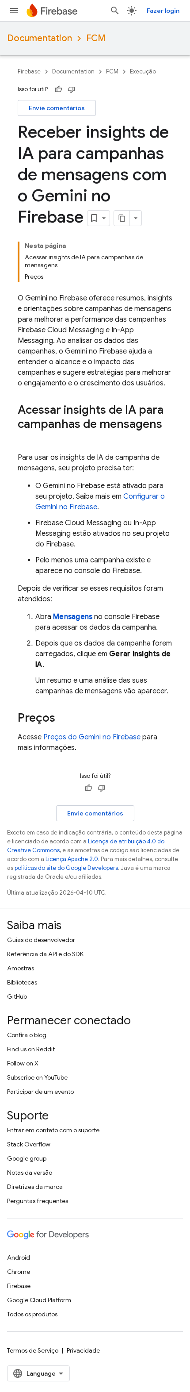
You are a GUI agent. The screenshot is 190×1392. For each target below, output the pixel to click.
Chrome (18, 1272)
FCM (96, 38)
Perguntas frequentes (37, 1201)
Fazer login (163, 11)
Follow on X (22, 1063)
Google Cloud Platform (39, 1300)
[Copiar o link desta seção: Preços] (64, 718)
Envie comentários (57, 108)
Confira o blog (26, 1035)
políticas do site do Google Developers (66, 868)
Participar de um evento (40, 1092)
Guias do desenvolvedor (41, 940)
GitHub (17, 996)
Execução (143, 71)
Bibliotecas (22, 982)
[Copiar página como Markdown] (122, 218)
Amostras (20, 968)
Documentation (39, 38)
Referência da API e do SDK (45, 954)
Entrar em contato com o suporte (53, 1130)
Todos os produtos (32, 1314)
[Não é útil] (71, 89)
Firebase (29, 71)
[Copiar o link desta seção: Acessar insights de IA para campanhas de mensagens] (26, 439)
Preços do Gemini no (92, 737)
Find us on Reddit (31, 1049)
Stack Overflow (28, 1144)
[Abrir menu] (14, 10)
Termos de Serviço (32, 1350)
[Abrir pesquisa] (115, 10)
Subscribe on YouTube (37, 1077)
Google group (26, 1158)
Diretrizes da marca (35, 1187)
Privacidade (83, 1350)
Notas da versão (29, 1173)
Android (18, 1257)
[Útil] (58, 89)
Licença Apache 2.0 (72, 859)
